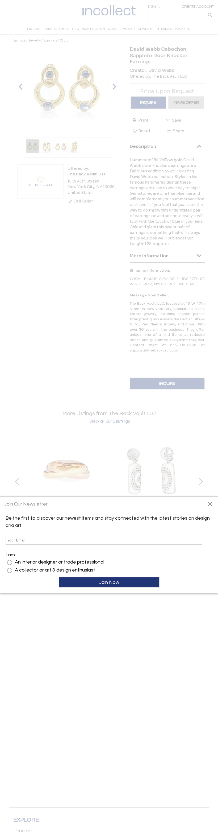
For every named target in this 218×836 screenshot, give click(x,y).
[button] (209, 503)
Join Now (109, 582)
